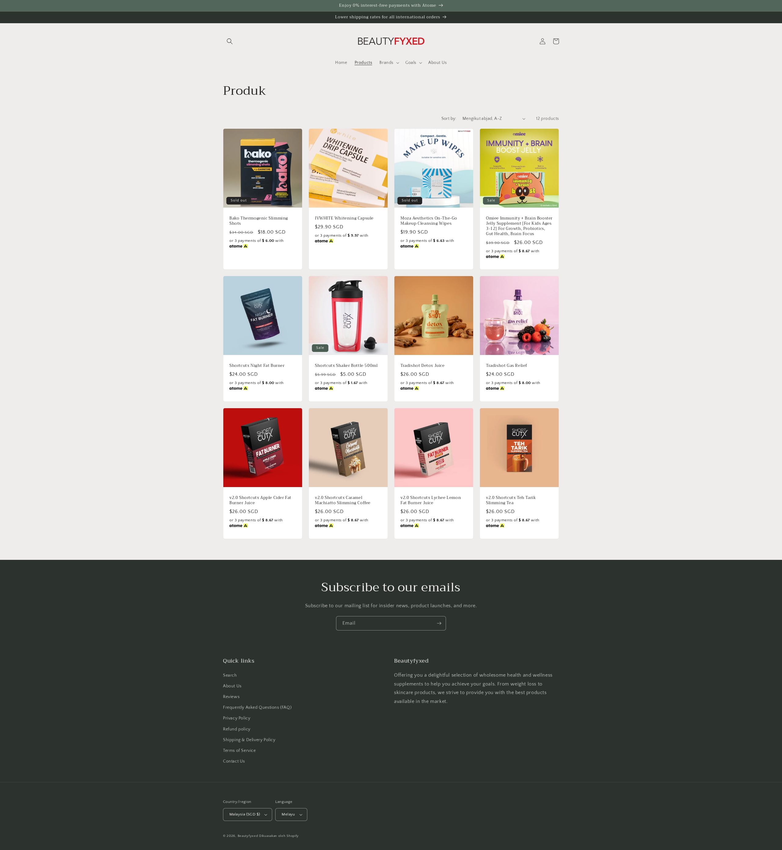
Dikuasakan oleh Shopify (279, 836)
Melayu (288, 814)
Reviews (231, 696)
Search (230, 675)
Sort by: (448, 118)
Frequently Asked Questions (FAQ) (257, 707)
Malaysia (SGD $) (244, 814)
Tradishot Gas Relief (506, 365)
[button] (229, 41)
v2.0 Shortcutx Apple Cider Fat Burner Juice (260, 500)
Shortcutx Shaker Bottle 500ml (346, 365)
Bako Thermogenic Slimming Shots (258, 221)
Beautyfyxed (248, 836)
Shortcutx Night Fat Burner (257, 365)
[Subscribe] (439, 623)
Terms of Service (239, 750)
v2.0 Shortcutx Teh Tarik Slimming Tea (511, 500)
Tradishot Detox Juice (422, 365)
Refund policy (236, 729)
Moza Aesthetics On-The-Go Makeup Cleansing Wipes (428, 221)
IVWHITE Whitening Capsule (344, 218)
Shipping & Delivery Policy (249, 739)
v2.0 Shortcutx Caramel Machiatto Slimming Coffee (343, 500)
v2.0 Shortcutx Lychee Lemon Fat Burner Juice (430, 500)
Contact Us (234, 761)
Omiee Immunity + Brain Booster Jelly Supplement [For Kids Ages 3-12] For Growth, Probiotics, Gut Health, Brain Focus (519, 226)
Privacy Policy (236, 718)
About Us (232, 686)
